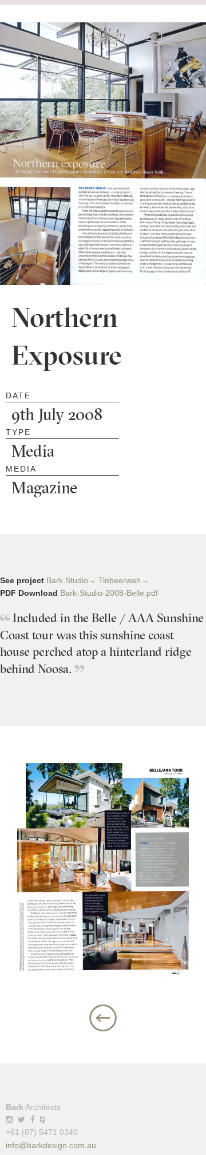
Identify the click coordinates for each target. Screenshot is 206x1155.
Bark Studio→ (71, 580)
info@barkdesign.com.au (51, 1145)
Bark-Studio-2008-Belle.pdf (109, 593)
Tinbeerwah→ (123, 580)
